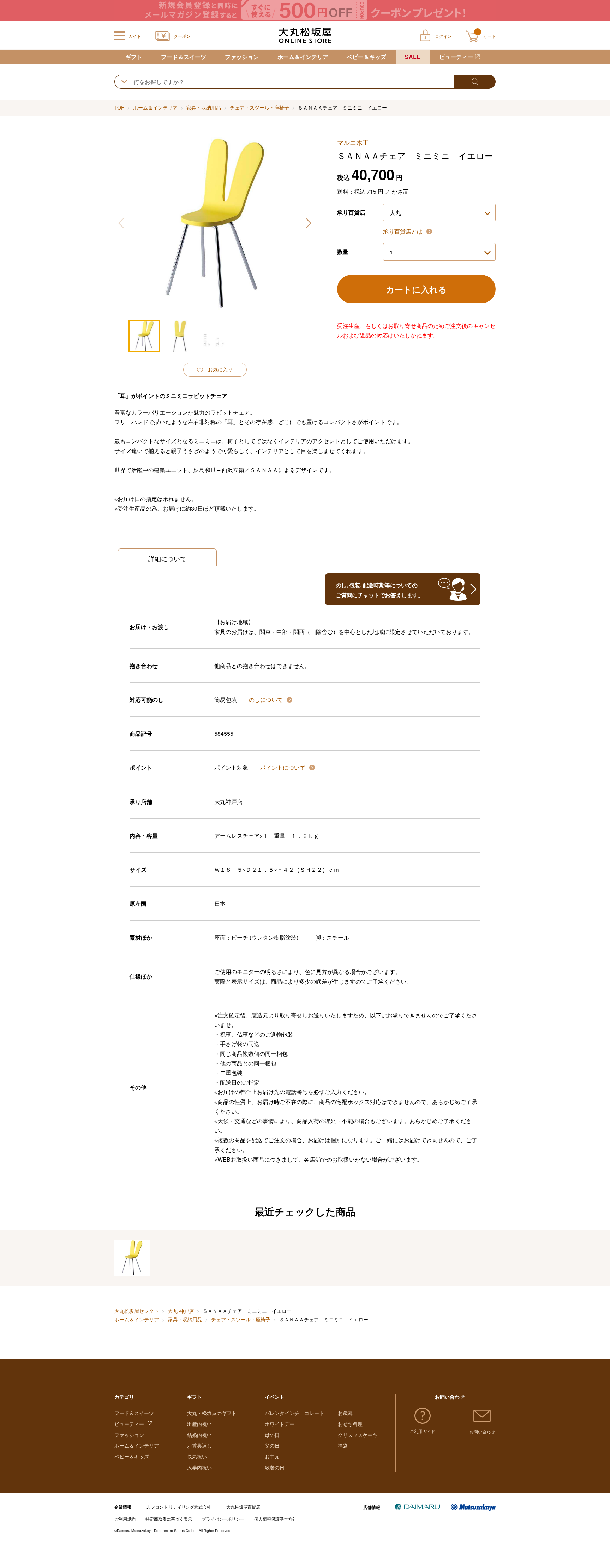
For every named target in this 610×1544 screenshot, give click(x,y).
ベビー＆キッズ (366, 57)
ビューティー (456, 57)
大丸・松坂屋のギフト (212, 1412)
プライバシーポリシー (223, 1519)
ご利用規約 (125, 1519)
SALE (412, 57)
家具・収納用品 (203, 107)
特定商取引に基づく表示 (168, 1519)
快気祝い (197, 1456)
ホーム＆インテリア (302, 57)
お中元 (272, 1456)
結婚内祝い (199, 1434)
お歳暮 (345, 1412)
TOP (119, 107)
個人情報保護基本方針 (275, 1519)
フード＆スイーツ (183, 57)
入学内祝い (199, 1467)
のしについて (266, 699)
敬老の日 (275, 1467)
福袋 (343, 1445)
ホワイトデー (279, 1423)
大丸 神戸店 (181, 1310)
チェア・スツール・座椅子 (259, 107)
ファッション (242, 57)
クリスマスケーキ (357, 1434)
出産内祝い (199, 1423)
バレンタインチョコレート (294, 1412)
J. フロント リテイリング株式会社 (178, 1507)
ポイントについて (283, 767)
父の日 (272, 1445)
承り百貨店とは (403, 231)
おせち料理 (350, 1423)
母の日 (272, 1434)
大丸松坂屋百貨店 (243, 1507)
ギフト (133, 57)
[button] (308, 223)
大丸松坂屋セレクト (136, 1310)
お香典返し (199, 1445)
